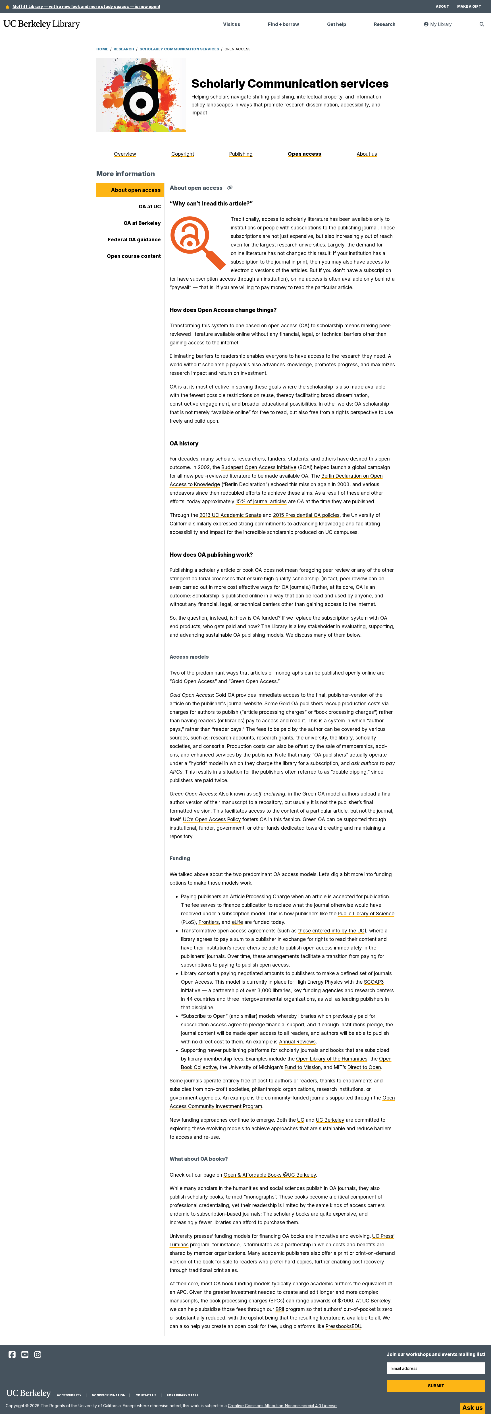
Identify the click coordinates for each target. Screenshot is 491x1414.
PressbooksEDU (343, 1326)
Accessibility (69, 1395)
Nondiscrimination (108, 1395)
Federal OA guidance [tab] (134, 239)
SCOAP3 (374, 982)
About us (367, 154)
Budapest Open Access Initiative (258, 467)
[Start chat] (472, 1408)
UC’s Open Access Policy (212, 819)
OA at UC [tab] (150, 206)
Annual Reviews (297, 1042)
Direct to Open (364, 1067)
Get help (336, 24)
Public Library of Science (366, 913)
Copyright (182, 154)
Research (385, 24)
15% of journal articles (261, 501)
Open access (304, 154)
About (442, 6)
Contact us (146, 1395)
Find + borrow (283, 24)
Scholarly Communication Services (179, 49)
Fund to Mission (303, 1067)
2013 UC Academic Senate (230, 515)
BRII (280, 1309)
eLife (237, 922)
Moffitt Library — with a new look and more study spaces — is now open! (86, 6)
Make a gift (469, 6)
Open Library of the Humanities (331, 1059)
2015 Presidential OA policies (306, 515)
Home (102, 49)
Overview (125, 154)
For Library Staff (183, 1395)
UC (300, 1120)
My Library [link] (444, 27)
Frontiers (209, 922)
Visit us (231, 24)
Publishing (241, 154)
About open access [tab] (136, 190)
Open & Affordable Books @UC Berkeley (270, 1175)
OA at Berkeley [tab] (142, 223)
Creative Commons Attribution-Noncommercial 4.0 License (282, 1405)
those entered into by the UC (331, 931)
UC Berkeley (330, 1120)
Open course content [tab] (134, 256)
